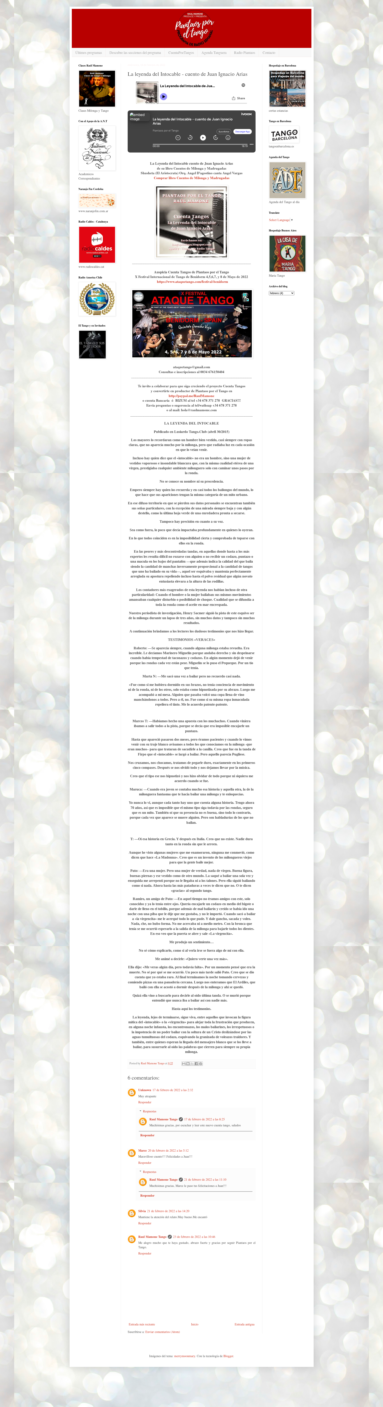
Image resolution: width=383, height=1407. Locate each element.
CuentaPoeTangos (181, 52)
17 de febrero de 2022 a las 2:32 (172, 1090)
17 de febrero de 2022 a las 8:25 (204, 1119)
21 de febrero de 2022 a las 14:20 (168, 1211)
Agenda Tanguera (214, 52)
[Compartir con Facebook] (196, 1063)
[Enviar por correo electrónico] (184, 1063)
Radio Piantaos (244, 52)
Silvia (142, 1211)
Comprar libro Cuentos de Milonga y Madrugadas (191, 177)
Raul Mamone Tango (163, 1119)
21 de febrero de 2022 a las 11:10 (205, 1179)
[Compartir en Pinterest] (200, 1063)
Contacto (269, 52)
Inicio (194, 1324)
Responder (144, 1102)
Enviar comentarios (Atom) (162, 1332)
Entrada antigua (244, 1324)
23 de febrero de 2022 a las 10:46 (194, 1237)
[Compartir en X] (192, 1063)
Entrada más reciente (142, 1324)
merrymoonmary (184, 1356)
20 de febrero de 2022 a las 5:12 (168, 1150)
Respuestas (149, 1111)
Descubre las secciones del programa (135, 52)
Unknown (144, 1090)
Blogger (228, 1356)
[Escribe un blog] (188, 1063)
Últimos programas (88, 52)
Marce (142, 1150)
